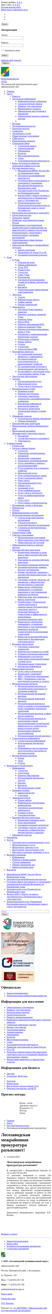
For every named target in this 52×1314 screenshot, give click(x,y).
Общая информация (27, 265)
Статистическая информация (26, 738)
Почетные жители (20, 128)
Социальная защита (27, 146)
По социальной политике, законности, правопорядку (30, 355)
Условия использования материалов (24, 1246)
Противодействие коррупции (26, 423)
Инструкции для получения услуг (28, 850)
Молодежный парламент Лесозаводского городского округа (28, 432)
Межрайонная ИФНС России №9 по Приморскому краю (33, 172)
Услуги (10, 840)
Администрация (14, 443)
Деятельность (18, 307)
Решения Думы (25, 319)
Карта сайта (12, 1244)
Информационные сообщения (32, 101)
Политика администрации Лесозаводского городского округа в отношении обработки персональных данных (27, 1054)
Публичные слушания (28, 339)
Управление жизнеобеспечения (32, 461)
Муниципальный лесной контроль (34, 736)
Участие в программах (23, 535)
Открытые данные (21, 218)
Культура (22, 153)
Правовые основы (20, 790)
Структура (23, 272)
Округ (10, 94)
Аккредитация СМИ (27, 349)
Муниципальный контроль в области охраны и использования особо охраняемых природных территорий (33, 707)
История (16, 123)
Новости (16, 96)
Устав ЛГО (23, 267)
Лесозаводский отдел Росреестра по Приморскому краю (33, 191)
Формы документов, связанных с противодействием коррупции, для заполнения (34, 574)
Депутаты (16, 294)
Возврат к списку (9, 1234)
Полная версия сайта (11, 7)
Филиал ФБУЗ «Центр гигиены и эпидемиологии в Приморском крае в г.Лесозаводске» (34, 198)
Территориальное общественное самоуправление (27, 241)
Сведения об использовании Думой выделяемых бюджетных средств (33, 282)
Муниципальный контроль (25, 684)
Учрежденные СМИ (21, 532)
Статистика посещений (18, 1248)
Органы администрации (23, 448)
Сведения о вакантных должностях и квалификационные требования (34, 398)
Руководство (24, 270)
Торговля (11, 1081)
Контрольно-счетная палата (20, 765)
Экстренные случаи (21, 133)
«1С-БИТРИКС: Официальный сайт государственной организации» (24, 1309)
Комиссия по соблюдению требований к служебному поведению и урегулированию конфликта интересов (32, 591)
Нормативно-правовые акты (31, 820)
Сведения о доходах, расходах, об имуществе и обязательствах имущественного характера (33, 582)
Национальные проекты (23, 141)
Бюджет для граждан (16, 1027)
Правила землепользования (20, 1017)
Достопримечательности (23, 126)
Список (21, 297)
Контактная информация (29, 666)
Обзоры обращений (27, 421)
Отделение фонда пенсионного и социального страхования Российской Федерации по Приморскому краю (33, 184)
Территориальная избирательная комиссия (27, 996)
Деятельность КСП (21, 798)
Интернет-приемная (16, 855)
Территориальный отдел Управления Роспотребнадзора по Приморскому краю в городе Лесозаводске (34, 207)
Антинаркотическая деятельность (34, 161)
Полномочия (24, 277)
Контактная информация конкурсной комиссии (29, 405)
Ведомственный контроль (24, 755)
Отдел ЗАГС (24, 500)
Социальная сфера (21, 143)
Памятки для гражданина (30, 106)
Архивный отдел (26, 488)
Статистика (23, 347)
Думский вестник (26, 262)
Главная (10, 91)
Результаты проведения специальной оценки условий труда (32, 411)
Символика (17, 131)
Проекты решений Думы (29, 327)
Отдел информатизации (29, 490)
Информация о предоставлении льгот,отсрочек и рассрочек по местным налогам (33, 750)
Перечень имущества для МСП (21, 1088)
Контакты (22, 287)
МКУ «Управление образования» (33, 676)
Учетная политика (26, 815)
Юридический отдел (27, 384)
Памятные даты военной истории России (26, 1047)
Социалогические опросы (30, 104)
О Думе (15, 260)
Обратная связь (8, 1298)
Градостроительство (21, 215)
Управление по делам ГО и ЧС (32, 252)
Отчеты (21, 344)
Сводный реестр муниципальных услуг (31, 842)
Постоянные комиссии (23, 351)
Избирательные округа (28, 299)
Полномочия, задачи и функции (27, 505)
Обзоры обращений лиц (23, 865)
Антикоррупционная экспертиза (33, 565)
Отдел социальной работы (30, 478)
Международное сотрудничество (33, 540)
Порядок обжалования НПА (31, 324)
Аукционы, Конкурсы (17, 1076)
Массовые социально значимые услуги (30, 852)
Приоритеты (18, 508)
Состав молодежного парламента (33, 438)
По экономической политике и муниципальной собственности (33, 367)
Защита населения (26, 250)
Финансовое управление (29, 458)
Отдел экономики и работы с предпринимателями (31, 464)
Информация (18, 768)
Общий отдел (24, 485)
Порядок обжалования (28, 775)
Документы (12, 837)
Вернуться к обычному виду (14, 10)
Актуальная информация (24, 99)
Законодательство (26, 793)
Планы (21, 758)
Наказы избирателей (27, 304)
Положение (23, 436)
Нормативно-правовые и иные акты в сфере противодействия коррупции (32, 555)
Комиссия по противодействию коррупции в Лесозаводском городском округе (33, 639)
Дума (9, 257)
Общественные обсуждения (31, 542)
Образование (24, 151)
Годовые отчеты (25, 813)
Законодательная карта (23, 867)
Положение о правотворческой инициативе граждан (32, 335)
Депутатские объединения (24, 376)
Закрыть (5, 63)
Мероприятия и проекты (29, 109)
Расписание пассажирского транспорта (30, 213)
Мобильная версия (10, 79)
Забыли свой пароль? (11, 60)
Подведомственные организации (28, 515)
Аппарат (16, 379)
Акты (20, 760)
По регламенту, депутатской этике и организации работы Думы (34, 372)
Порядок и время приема (24, 860)
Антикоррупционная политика (32, 255)
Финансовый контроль (23, 669)
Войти (4, 24)
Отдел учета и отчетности (30, 386)
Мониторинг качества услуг (25, 847)
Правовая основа (26, 391)
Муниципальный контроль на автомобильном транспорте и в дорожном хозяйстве (32, 688)
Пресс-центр (24, 480)
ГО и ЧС (11, 1049)
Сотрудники (23, 773)
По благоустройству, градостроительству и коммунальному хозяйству (30, 361)
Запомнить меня (12, 50)
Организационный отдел (29, 381)
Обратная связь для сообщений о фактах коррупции (33, 598)
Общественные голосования (25, 136)
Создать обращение (21, 862)
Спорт (21, 158)
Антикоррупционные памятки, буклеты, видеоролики (32, 568)
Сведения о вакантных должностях (28, 647)
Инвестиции (13, 1083)
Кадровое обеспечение (23, 644)
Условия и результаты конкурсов (33, 654)
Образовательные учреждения (32, 664)
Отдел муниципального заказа (32, 475)
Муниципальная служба (23, 389)
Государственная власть (23, 168)
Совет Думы (24, 275)
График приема (25, 302)
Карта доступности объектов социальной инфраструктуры (26, 164)
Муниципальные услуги (23, 845)
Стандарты (23, 795)
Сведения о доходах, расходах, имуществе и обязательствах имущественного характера (32, 830)
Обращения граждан (22, 416)
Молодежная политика (28, 156)
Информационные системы (25, 513)
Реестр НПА (24, 322)
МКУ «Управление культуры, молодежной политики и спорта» (33, 680)
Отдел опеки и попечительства (32, 503)
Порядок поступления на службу (33, 651)
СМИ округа (18, 138)
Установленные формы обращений (34, 418)
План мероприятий (27, 822)
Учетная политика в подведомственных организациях (34, 523)
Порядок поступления (28, 394)
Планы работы (25, 342)
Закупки (22, 783)
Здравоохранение (26, 148)
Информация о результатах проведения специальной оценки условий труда (33, 659)
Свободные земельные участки (21, 1025)
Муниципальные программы (31, 537)
